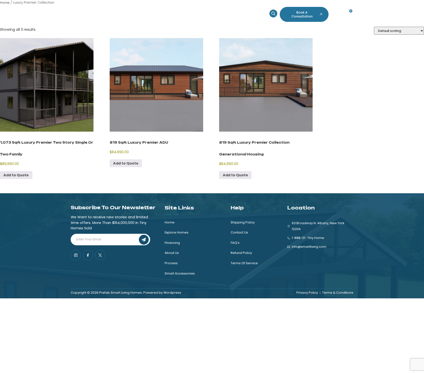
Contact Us (123, 16)
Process (201, 12)
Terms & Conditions (337, 292)
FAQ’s (235, 243)
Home (117, 12)
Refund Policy (241, 253)
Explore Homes (139, 12)
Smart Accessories (228, 12)
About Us (183, 12)
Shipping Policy (243, 222)
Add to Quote (16, 175)
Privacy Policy (307, 292)
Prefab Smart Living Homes (120, 292)
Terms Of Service (244, 263)
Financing (163, 12)
